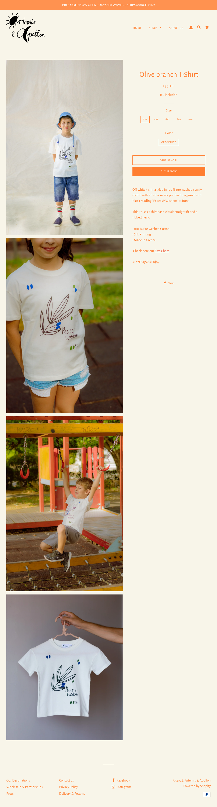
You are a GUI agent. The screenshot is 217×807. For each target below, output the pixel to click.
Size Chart (162, 251)
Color (168, 133)
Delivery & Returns (72, 793)
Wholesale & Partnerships (24, 787)
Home (137, 28)
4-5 (156, 119)
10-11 (191, 119)
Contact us (66, 780)
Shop (153, 28)
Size (169, 110)
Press (10, 793)
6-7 (168, 119)
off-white (168, 142)
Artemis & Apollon (198, 780)
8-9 (179, 119)
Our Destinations (18, 780)
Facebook (123, 780)
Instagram (123, 787)
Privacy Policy (68, 787)
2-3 (145, 119)
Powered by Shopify (197, 786)
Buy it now (169, 171)
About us (176, 28)
